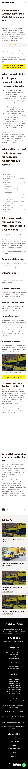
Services (14, 656)
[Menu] (25, 2)
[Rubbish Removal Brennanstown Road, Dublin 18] (14, 530)
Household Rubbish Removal (14, 697)
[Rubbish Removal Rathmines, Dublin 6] (14, 602)
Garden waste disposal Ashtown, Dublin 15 (14, 722)
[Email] (11, 638)
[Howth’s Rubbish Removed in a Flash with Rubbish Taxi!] (14, 554)
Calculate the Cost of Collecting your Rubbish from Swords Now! (14, 66)
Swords (5, 503)
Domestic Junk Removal (14, 687)
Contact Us (14, 664)
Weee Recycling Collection (14, 693)
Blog (14, 660)
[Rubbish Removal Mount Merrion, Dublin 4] (14, 578)
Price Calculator (14, 654)
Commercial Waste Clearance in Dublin (14, 700)
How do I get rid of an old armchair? (14, 711)
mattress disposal (14, 322)
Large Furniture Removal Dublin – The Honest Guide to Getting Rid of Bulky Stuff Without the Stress (14, 717)
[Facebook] (14, 638)
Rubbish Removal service (8, 24)
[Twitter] (20, 638)
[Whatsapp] (24, 765)
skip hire (15, 389)
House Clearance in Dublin (14, 691)
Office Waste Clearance (14, 681)
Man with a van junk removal (14, 695)
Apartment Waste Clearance (14, 699)
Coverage (14, 662)
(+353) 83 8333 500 (14, 749)
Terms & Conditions (14, 666)
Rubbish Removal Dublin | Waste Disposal (14, 652)
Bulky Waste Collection (14, 683)
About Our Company (14, 668)
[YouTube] (8, 638)
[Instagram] (17, 638)
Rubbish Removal (14, 658)
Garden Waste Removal (14, 685)
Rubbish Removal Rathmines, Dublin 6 (13, 611)
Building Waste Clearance (14, 689)
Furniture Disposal (14, 679)
